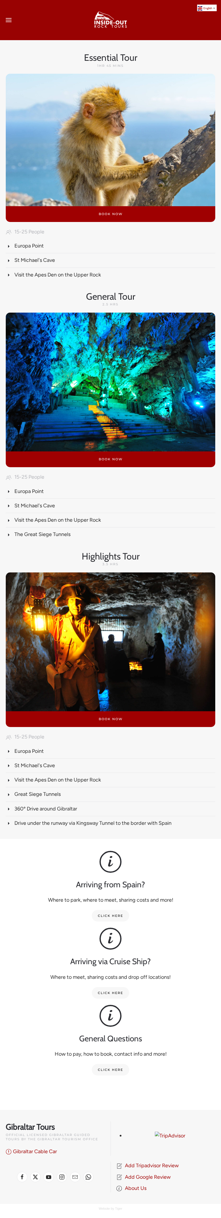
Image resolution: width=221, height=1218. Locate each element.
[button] (9, 20)
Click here (110, 916)
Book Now (111, 459)
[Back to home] (110, 20)
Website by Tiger (110, 1208)
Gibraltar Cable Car (35, 1151)
